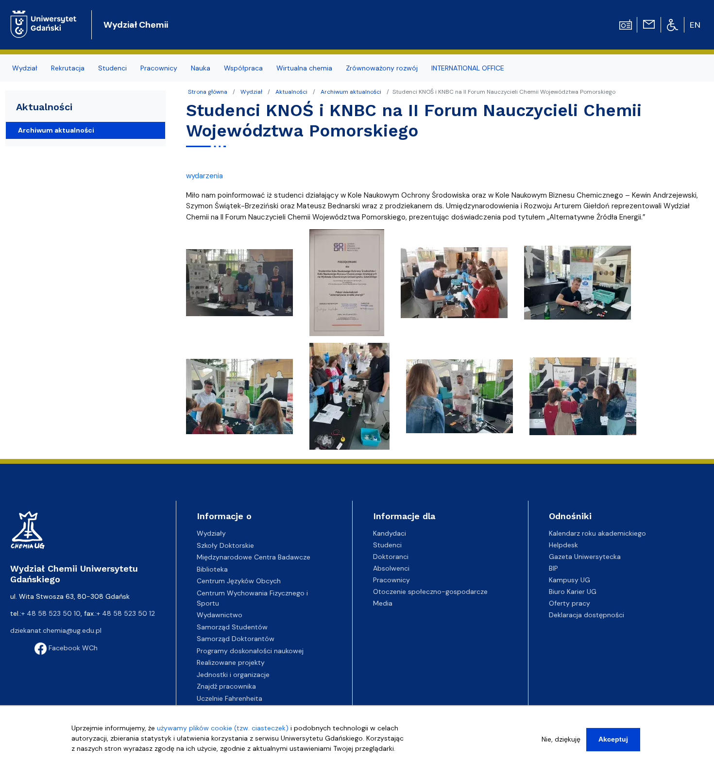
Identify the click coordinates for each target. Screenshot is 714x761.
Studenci (387, 545)
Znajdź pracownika (226, 686)
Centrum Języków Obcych (239, 580)
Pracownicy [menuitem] (158, 68)
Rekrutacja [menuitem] (68, 68)
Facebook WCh (72, 647)
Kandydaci (389, 533)
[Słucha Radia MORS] (625, 23)
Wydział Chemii (135, 25)
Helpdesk (563, 545)
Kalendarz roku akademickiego (597, 533)
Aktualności (291, 92)
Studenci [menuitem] (112, 68)
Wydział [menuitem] (24, 68)
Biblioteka (212, 569)
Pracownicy (391, 579)
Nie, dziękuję (561, 739)
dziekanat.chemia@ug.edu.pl (56, 630)
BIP (553, 568)
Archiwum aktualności (351, 92)
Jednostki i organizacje (233, 674)
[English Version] (695, 24)
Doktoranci (390, 556)
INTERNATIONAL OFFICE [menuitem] (467, 68)
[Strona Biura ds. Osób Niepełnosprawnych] (672, 24)
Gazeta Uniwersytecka (585, 556)
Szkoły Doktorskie (225, 545)
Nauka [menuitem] (200, 68)
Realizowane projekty (231, 662)
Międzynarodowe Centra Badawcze (253, 557)
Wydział (251, 92)
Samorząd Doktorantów (235, 638)
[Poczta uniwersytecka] (649, 23)
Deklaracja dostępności (586, 614)
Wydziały (211, 533)
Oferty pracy (569, 603)
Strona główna (207, 92)
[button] (240, 285)
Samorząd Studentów (232, 627)
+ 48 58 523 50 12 (126, 613)
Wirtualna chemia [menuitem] (304, 68)
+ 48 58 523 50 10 (51, 613)
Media (382, 603)
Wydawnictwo (219, 614)
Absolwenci (391, 568)
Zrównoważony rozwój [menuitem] (382, 68)
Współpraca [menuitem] (243, 68)
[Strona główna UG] (43, 16)
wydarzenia (204, 176)
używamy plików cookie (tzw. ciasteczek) (223, 728)
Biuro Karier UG (572, 591)
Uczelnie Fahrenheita (229, 698)
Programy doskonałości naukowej (250, 650)
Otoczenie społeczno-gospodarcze (430, 591)
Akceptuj (613, 739)
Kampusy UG (569, 579)
